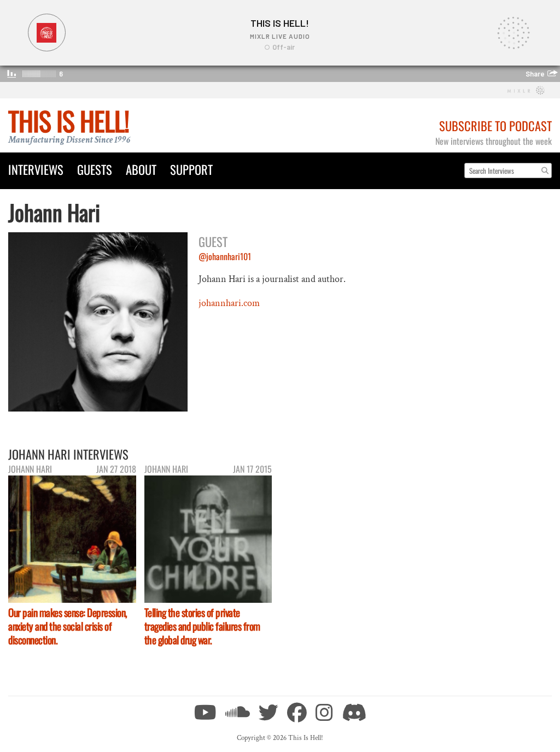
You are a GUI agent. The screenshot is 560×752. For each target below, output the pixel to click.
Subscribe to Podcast (495, 125)
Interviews (35, 169)
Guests (94, 169)
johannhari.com (229, 303)
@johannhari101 (225, 256)
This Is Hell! (68, 120)
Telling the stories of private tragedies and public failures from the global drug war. (202, 626)
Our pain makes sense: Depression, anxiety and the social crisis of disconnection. (67, 626)
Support (191, 169)
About (141, 169)
